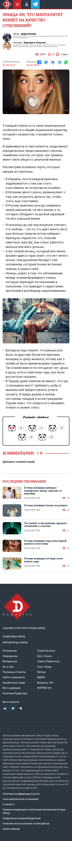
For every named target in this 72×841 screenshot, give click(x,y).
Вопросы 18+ (45, 682)
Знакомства (10, 656)
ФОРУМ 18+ (44, 688)
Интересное (10, 661)
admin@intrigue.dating (15, 642)
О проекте (8, 804)
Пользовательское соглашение (20, 799)
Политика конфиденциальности (21, 793)
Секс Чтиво (44, 666)
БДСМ (41, 677)
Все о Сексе (44, 656)
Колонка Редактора (15, 693)
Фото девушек (11, 688)
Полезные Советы (14, 672)
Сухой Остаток (46, 650)
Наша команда (11, 828)
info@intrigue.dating (14, 636)
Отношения (10, 650)
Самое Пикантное (48, 661)
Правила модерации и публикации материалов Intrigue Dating (34, 811)
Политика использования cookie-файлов (26, 823)
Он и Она (8, 666)
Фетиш (41, 672)
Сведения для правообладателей (22, 818)
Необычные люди (14, 682)
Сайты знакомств (14, 677)
